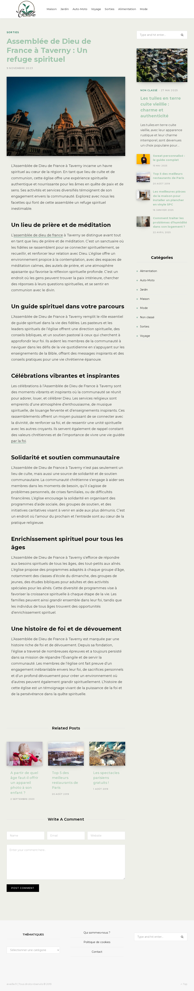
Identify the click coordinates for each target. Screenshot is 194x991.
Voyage (145, 336)
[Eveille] (26, 9)
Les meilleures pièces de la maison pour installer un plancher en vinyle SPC (169, 198)
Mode (144, 308)
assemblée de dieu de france (38, 235)
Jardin (144, 289)
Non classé (149, 90)
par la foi (18, 441)
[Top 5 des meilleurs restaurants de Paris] (66, 754)
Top (184, 984)
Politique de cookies (97, 942)
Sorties (13, 32)
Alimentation (148, 271)
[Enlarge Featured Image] (66, 116)
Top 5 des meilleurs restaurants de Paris (168, 176)
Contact (97, 951)
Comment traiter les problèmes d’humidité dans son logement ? (170, 222)
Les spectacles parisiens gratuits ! (106, 778)
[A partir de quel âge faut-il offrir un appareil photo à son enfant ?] (24, 754)
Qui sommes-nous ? (97, 932)
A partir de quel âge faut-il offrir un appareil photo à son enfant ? (24, 783)
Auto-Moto (147, 280)
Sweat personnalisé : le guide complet (169, 158)
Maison (144, 299)
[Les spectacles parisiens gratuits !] (107, 754)
